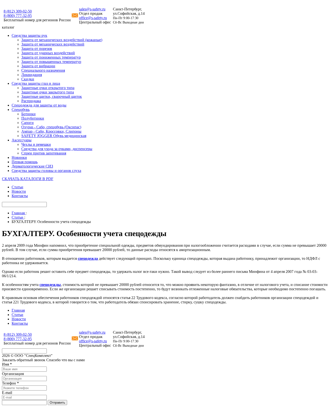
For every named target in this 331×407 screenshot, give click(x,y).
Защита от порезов (36, 48)
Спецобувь (21, 110)
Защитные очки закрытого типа (47, 92)
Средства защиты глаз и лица (36, 83)
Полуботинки (32, 118)
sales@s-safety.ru (92, 9)
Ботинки (28, 114)
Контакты (20, 196)
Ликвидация (31, 75)
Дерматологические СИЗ (32, 166)
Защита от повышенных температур (51, 62)
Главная (18, 310)
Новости (19, 191)
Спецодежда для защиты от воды (39, 105)
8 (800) (18, 16)
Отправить (57, 402)
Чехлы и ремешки (36, 144)
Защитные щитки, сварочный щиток (51, 96)
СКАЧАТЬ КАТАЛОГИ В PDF (27, 179)
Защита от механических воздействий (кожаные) (61, 40)
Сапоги (27, 123)
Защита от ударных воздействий (48, 53)
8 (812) (18, 11)
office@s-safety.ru (93, 18)
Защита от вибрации (38, 66)
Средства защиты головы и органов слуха (46, 171)
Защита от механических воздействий (52, 44)
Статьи (17, 187)
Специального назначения (43, 70)
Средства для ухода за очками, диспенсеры (56, 149)
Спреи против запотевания (43, 153)
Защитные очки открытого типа (47, 88)
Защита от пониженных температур (51, 57)
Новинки (19, 157)
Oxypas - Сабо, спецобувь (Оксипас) (51, 127)
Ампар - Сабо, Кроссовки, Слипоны (51, 131)
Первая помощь (25, 162)
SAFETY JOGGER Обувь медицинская (53, 136)
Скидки (27, 79)
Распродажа (31, 101)
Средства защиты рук (29, 35)
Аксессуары (22, 140)
